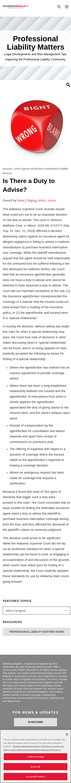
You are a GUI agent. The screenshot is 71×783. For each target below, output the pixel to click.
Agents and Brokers (33, 168)
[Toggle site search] (59, 7)
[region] (35, 756)
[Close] (67, 734)
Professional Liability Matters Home (36, 632)
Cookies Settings (35, 756)
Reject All (35, 766)
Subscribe (35, 722)
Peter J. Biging (27, 200)
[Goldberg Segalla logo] (15, 7)
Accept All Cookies (35, 776)
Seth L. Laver (47, 200)
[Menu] (65, 7)
